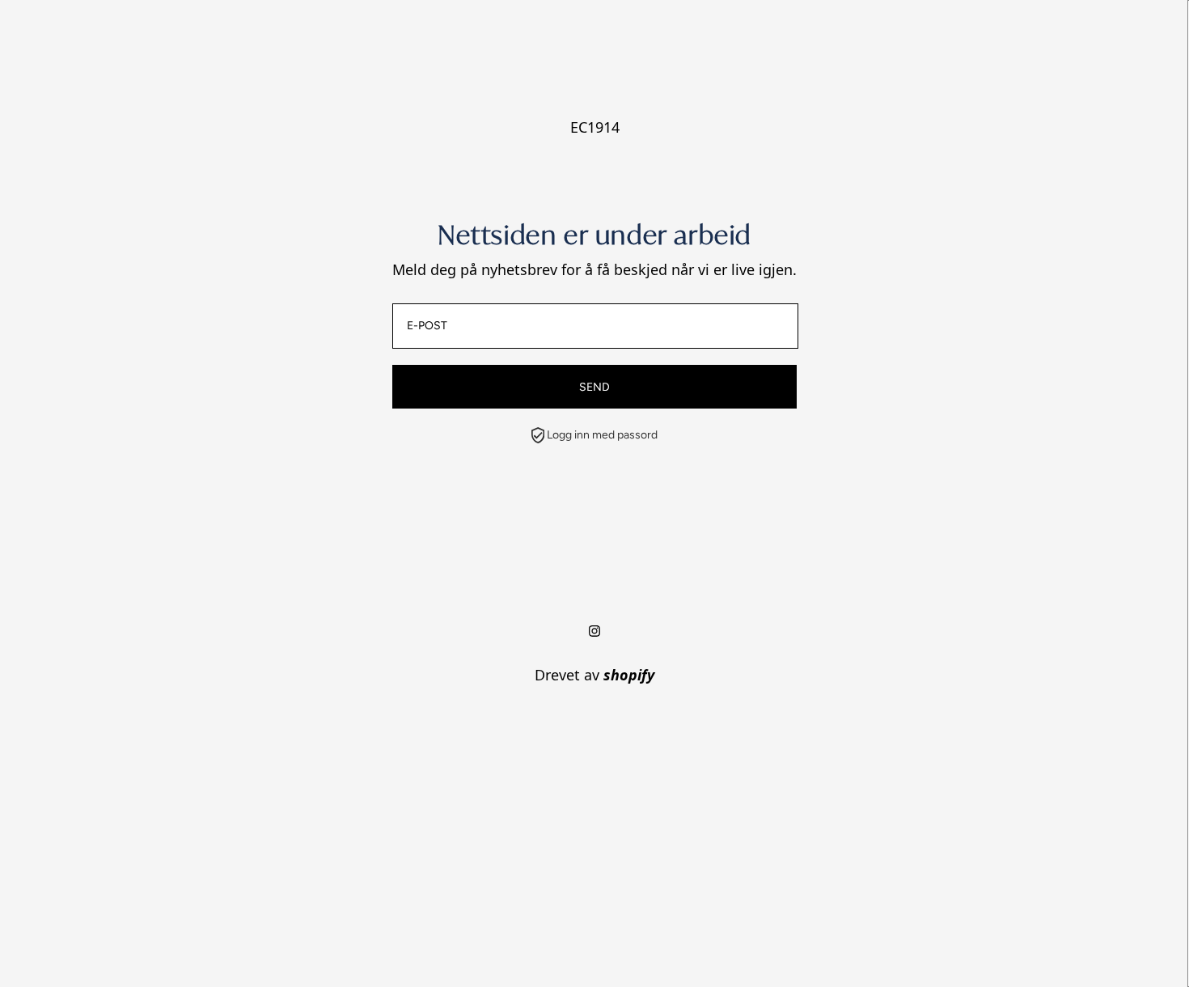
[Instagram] (594, 631)
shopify (628, 674)
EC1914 (595, 127)
